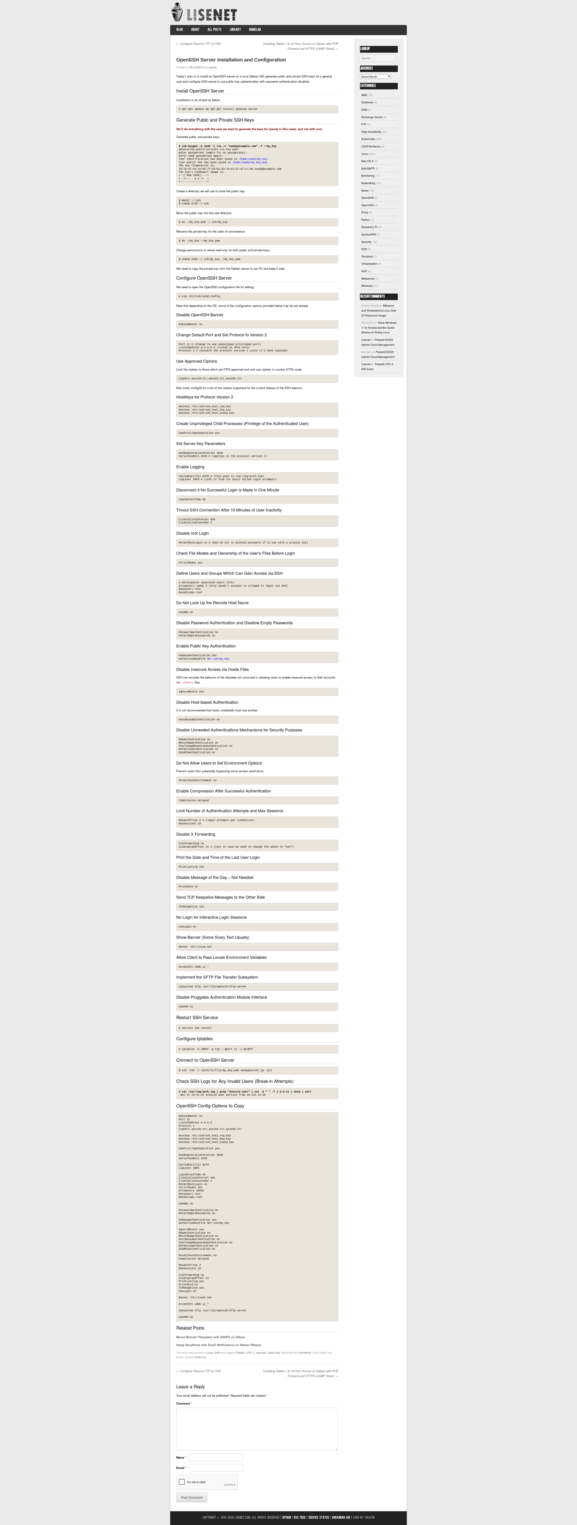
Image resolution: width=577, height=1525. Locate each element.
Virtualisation (369, 263)
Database (367, 102)
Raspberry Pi (369, 227)
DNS (364, 109)
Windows (367, 285)
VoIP (364, 271)
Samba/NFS (368, 234)
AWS (364, 95)
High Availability (371, 131)
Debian (240, 1352)
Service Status (318, 1517)
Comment (184, 1403)
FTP (363, 124)
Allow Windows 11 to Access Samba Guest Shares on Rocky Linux (379, 327)
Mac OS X (367, 161)
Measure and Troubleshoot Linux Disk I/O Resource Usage (378, 310)
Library (235, 30)
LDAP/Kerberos (370, 146)
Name (181, 1457)
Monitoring (367, 175)
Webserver (368, 278)
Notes (365, 190)
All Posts (215, 30)
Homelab (255, 30)
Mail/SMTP (368, 168)
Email (181, 1468)
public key (274, 1352)
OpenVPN (367, 205)
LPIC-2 (250, 1352)
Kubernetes (368, 139)
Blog (179, 30)
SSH (217, 1352)
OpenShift (367, 197)
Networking (368, 183)
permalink (305, 1352)
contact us (200, 1357)
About (195, 30)
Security (366, 242)
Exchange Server (371, 117)
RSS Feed (299, 1517)
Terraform (367, 256)
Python (365, 220)
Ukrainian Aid (341, 1517)
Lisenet (212, 67)
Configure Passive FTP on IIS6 (198, 43)
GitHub (286, 1517)
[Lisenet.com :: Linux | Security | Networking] (204, 21)
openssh (261, 1352)
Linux (209, 1352)
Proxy (364, 212)
